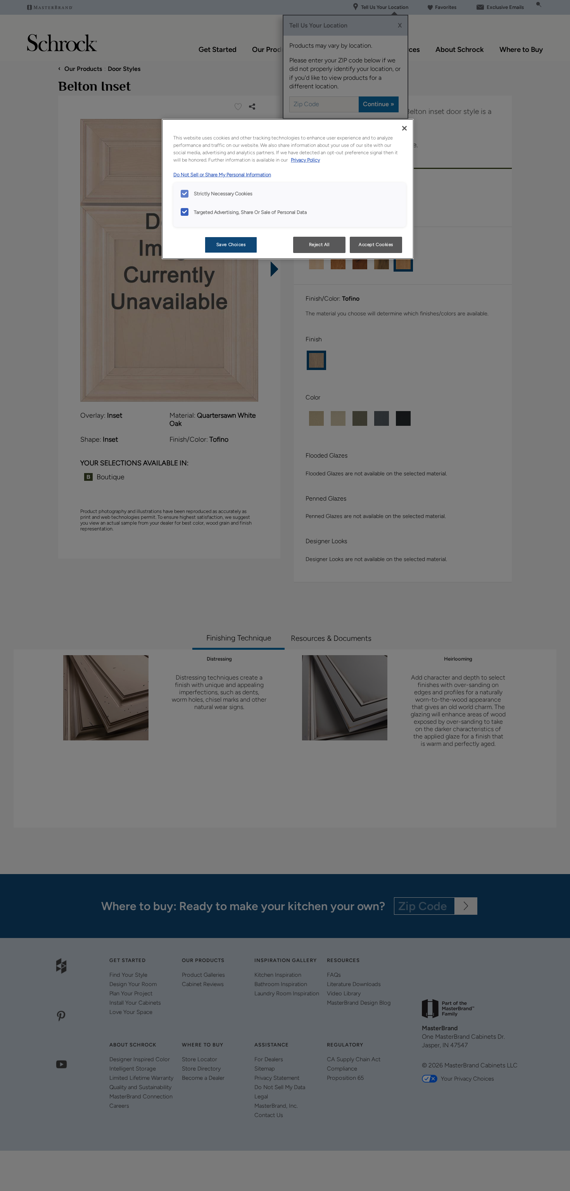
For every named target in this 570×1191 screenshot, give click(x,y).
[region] (288, 189)
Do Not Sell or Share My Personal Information (222, 174)
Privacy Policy (305, 160)
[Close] (404, 128)
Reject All (319, 244)
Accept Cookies (376, 244)
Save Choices (231, 244)
